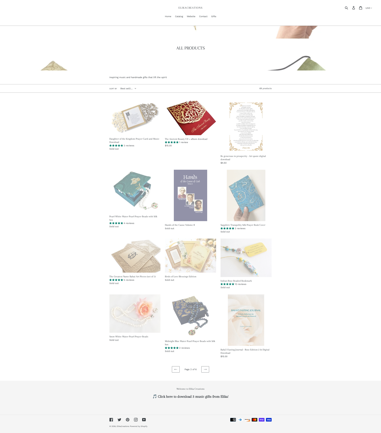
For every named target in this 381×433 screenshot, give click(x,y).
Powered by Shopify (138, 426)
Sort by (113, 89)
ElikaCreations (190, 7)
